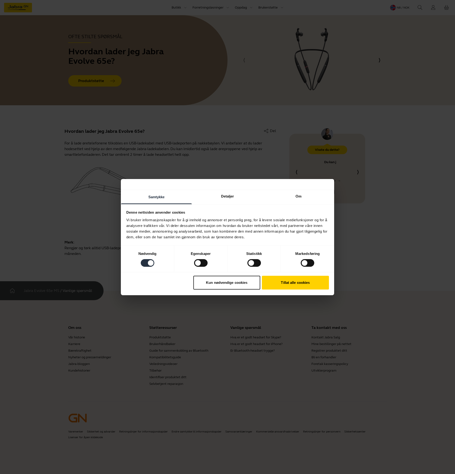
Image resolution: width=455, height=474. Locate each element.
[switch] (201, 263)
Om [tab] (298, 196)
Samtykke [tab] (156, 197)
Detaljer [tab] (227, 196)
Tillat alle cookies (295, 283)
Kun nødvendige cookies (226, 283)
